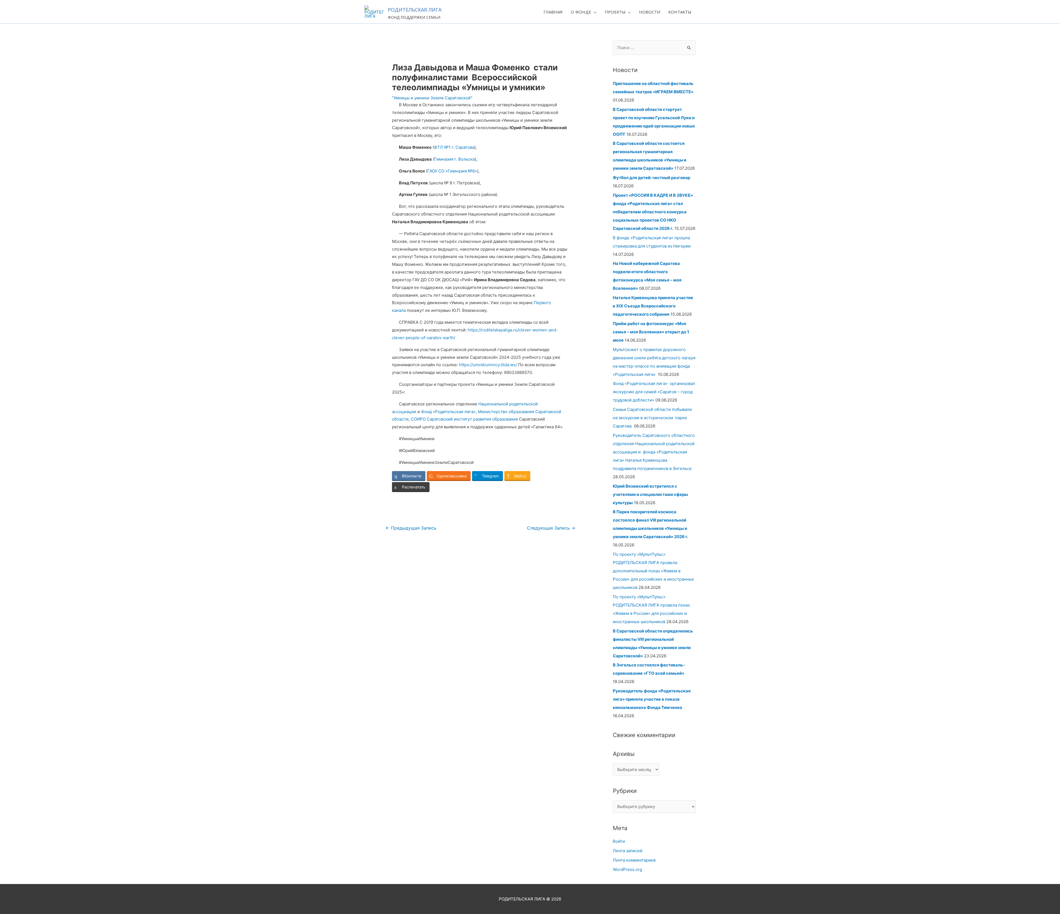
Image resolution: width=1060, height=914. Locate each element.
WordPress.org (627, 869)
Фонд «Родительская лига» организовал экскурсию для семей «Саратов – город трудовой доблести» (654, 392)
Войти (619, 841)
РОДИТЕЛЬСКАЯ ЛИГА (414, 9)
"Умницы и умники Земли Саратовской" (432, 97)
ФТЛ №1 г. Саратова (454, 147)
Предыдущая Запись (410, 528)
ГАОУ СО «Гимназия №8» (452, 171)
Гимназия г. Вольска (454, 159)
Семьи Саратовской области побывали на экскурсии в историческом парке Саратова (652, 418)
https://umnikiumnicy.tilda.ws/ (488, 364)
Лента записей (627, 850)
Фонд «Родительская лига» (448, 411)
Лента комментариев (634, 860)
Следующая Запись (551, 528)
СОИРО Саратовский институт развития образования (464, 419)
